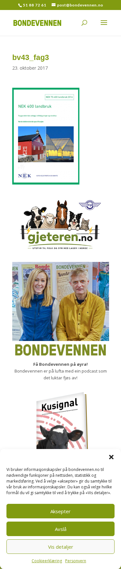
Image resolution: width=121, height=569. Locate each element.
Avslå (60, 529)
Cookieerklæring (47, 561)
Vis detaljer (60, 547)
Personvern (75, 561)
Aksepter (60, 511)
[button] (111, 457)
